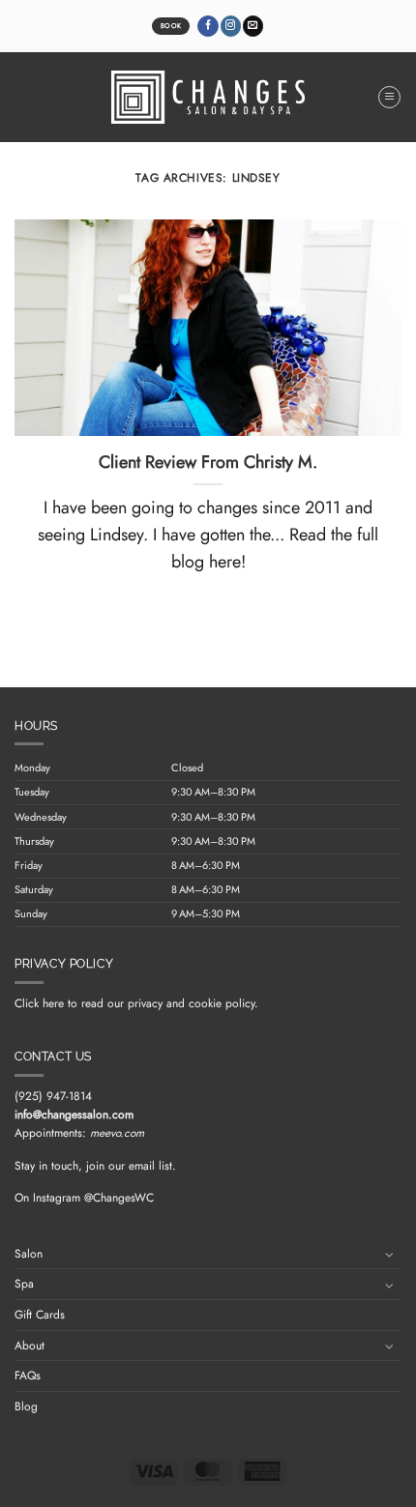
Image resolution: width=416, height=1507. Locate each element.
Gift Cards (40, 1314)
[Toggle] (389, 1253)
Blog (26, 1406)
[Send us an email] (253, 26)
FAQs (28, 1375)
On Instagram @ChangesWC (84, 1197)
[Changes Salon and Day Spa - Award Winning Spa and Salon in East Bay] (208, 97)
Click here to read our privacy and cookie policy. (136, 1003)
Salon (29, 1253)
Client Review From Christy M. (208, 462)
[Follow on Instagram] (231, 26)
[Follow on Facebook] (207, 26)
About (30, 1345)
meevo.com (117, 1133)
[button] (389, 97)
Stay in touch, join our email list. (95, 1166)
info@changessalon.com (74, 1114)
